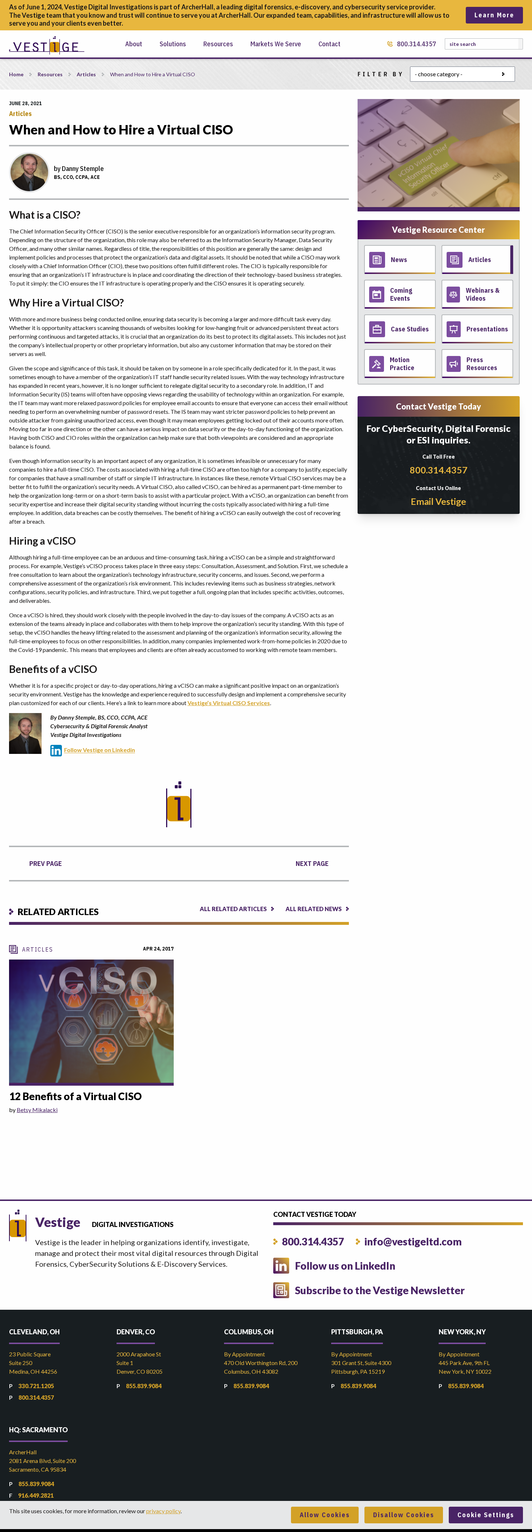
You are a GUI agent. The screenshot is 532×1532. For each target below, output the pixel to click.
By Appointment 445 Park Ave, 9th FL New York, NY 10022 (465, 1363)
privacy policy (163, 1510)
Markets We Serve (275, 44)
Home (16, 74)
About (133, 44)
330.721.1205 (36, 1385)
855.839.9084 (143, 1385)
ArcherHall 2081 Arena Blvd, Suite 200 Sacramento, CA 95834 (42, 1461)
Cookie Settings (485, 1515)
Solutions (173, 44)
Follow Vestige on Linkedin (99, 750)
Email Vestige (438, 501)
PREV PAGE (45, 863)
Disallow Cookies (403, 1515)
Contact (329, 44)
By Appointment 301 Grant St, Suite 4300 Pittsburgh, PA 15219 (361, 1363)
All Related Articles (233, 908)
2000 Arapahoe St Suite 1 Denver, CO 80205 (139, 1363)
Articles (86, 74)
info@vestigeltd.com (413, 1241)
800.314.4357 (416, 44)
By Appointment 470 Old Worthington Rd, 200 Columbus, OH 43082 (260, 1363)
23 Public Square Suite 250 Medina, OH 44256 (33, 1363)
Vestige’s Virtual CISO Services (228, 702)
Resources (218, 44)
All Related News (314, 908)
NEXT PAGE (312, 863)
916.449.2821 (36, 1495)
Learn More (494, 15)
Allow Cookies (325, 1515)
